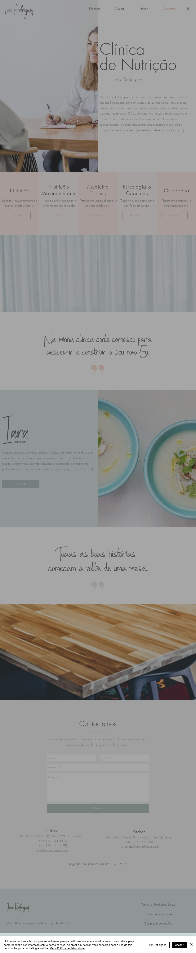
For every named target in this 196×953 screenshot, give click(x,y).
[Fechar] (191, 944)
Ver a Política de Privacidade (67, 948)
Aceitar (179, 945)
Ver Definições (157, 945)
